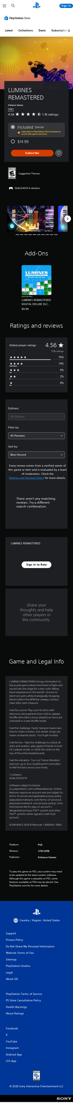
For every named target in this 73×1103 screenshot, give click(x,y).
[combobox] (36, 416)
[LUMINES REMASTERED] (30, 219)
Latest (9, 30)
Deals (42, 30)
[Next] (67, 218)
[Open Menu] (4, 6)
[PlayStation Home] (36, 5)
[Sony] (64, 1101)
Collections (25, 30)
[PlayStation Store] (18, 18)
